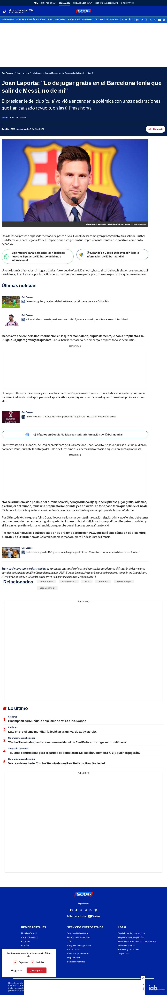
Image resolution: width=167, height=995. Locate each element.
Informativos (127, 3)
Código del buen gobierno (79, 945)
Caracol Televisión (29, 937)
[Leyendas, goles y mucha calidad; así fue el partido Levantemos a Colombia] (11, 302)
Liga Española (47, 588)
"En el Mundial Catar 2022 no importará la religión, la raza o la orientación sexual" (71, 416)
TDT (69, 941)
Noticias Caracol (29, 933)
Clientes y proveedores (78, 954)
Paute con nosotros (76, 961)
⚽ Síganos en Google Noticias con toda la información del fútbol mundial (77, 434)
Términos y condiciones (128, 949)
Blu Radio (25, 941)
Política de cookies (126, 945)
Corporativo (123, 954)
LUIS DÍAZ (127, 19)
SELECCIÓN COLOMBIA (80, 19)
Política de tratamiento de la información (137, 941)
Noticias (40, 962)
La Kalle (25, 945)
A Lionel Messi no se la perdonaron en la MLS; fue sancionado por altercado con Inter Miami (77, 319)
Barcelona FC (68, 581)
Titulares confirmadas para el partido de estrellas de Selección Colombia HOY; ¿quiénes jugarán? (74, 752)
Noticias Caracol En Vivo (106, 3)
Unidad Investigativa (82, 3)
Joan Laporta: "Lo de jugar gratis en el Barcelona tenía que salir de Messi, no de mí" (55, 73)
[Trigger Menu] (4, 11)
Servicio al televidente (77, 933)
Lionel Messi (46, 581)
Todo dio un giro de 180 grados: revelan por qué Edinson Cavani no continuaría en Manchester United (82, 551)
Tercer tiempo (124, 581)
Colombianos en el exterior (21, 738)
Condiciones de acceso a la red (132, 933)
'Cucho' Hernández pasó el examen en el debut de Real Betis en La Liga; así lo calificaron (68, 742)
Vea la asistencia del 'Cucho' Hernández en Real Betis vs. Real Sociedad (56, 763)
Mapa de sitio (73, 958)
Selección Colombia (18, 748)
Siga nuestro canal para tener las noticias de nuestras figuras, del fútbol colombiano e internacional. (38, 256)
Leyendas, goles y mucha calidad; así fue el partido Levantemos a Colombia (67, 301)
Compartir (158, 129)
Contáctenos (73, 949)
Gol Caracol (64, 3)
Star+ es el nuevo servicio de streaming (24, 568)
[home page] (36, 3)
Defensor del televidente (78, 937)
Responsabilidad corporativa (131, 937)
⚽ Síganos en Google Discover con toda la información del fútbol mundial (112, 254)
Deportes (23, 962)
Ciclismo (12, 716)
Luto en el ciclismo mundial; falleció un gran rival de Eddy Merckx (52, 731)
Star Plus (103, 581)
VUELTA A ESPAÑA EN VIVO (30, 19)
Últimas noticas (48, 3)
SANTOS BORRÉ (56, 19)
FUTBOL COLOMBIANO (107, 19)
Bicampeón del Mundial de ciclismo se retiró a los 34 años (47, 721)
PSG (87, 581)
